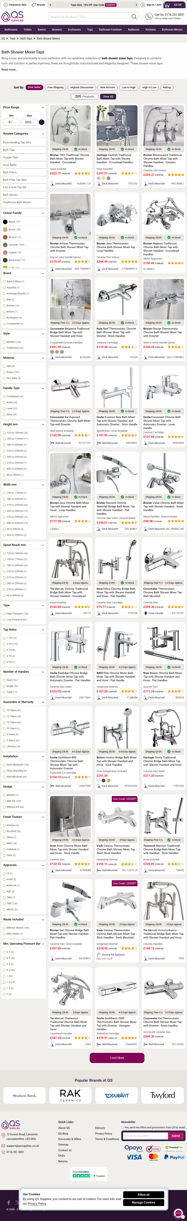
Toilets (28, 29)
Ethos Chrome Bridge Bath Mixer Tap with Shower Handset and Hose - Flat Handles (116, 592)
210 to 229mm (16, 571)
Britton (12, 311)
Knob (12, 402)
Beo (10, 299)
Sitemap (63, 1144)
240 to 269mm (16, 456)
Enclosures (74, 29)
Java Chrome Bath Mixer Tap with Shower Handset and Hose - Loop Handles (69, 506)
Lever (12, 408)
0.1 (10, 951)
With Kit (14, 800)
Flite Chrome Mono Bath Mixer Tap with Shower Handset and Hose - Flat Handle (116, 676)
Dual (12, 680)
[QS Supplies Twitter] (17, 1202)
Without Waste (18, 927)
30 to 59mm (15, 474)
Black (14, 221)
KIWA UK (13, 885)
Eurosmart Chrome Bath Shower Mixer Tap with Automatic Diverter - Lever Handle (162, 423)
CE (10, 873)
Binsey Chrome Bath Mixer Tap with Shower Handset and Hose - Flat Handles (162, 676)
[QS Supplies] (12, 16)
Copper (15, 252)
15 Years (14, 722)
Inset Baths (10, 165)
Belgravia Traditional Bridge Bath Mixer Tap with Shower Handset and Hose (70, 332)
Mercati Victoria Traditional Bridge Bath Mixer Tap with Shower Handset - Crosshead (69, 592)
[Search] (134, 16)
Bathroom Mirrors (172, 29)
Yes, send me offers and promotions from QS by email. (155, 1127)
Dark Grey (17, 260)
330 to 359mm (16, 535)
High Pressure (17, 613)
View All (108, 96)
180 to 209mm (16, 444)
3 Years (12, 734)
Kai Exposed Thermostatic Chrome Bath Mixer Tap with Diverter (70, 421)
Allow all (143, 1194)
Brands (41, 4)
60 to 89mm (15, 595)
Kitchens (151, 29)
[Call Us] (149, 16)
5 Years (13, 740)
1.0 (11, 982)
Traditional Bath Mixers (17, 202)
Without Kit (15, 806)
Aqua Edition (15, 281)
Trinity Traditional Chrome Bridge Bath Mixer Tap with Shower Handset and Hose (162, 761)
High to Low (149, 87)
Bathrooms (11, 29)
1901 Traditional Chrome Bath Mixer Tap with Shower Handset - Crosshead (69, 158)
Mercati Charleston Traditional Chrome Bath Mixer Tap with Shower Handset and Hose (68, 1024)
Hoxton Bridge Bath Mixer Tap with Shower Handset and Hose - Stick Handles (117, 761)
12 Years (14, 716)
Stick (12, 414)
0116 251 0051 (15, 1152)
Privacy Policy (103, 1133)
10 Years (14, 710)
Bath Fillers (10, 172)
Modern (14, 341)
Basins (42, 29)
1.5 (10, 988)
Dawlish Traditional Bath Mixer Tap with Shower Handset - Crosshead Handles (115, 158)
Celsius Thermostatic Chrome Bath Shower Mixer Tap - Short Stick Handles (116, 849)
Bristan (13, 305)
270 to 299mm (16, 462)
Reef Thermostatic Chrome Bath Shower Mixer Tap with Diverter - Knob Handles (116, 332)
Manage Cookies (143, 1202)
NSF (11, 891)
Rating (167, 87)
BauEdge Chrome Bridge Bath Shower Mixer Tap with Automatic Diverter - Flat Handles (70, 676)
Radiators (133, 29)
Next (136, 5)
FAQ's (61, 1155)
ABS (11, 366)
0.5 (11, 970)
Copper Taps (10, 157)
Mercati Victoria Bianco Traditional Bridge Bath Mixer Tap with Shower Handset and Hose (163, 934)
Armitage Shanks (18, 293)
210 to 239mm (16, 450)
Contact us (65, 1150)
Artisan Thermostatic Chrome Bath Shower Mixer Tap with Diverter (69, 247)
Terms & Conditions (107, 1139)
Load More (117, 1058)
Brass (15, 229)
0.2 (11, 958)
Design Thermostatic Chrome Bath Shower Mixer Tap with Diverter (162, 332)
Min (11, 115)
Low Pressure (17, 619)
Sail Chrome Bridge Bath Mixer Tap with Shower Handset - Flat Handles (70, 934)
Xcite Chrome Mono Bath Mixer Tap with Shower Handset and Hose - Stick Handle (69, 849)
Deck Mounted (18, 764)
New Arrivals (107, 87)
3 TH (11, 649)
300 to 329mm (16, 468)
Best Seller (34, 87)
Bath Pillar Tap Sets (15, 179)
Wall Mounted (17, 776)
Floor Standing (16, 770)
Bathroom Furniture (110, 29)
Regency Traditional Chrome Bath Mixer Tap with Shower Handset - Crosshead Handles (161, 249)
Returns (63, 1161)
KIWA (11, 879)
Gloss (11, 837)
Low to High (129, 87)
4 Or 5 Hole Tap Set (14, 187)
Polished (13, 849)
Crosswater (15, 323)
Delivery (100, 1128)
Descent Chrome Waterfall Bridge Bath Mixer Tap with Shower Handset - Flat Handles (116, 508)
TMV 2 (12, 903)
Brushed (14, 831)
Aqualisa (13, 287)
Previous (50, 5)
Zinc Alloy (14, 378)
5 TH (11, 661)
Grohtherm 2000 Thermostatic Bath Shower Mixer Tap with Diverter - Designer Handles (117, 1024)
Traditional (15, 347)
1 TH (11, 637)
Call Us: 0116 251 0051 (169, 14)
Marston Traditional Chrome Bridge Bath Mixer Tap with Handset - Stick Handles (161, 849)
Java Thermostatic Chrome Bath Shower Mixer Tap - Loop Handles (116, 247)
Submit (176, 1135)
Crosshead (15, 396)
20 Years (13, 728)
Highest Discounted (81, 87)
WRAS (12, 909)
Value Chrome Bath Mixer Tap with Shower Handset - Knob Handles (163, 506)
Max (29, 115)
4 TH (11, 655)
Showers (57, 29)
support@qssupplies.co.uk (23, 1145)
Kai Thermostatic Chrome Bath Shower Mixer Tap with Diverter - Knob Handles (162, 1022)
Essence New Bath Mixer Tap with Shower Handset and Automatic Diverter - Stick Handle (117, 421)
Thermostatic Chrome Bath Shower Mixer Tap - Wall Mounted (163, 592)
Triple (12, 692)
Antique (13, 825)
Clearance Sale (17, 4)
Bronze (15, 237)
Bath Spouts (10, 194)
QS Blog (63, 1133)
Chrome (16, 244)
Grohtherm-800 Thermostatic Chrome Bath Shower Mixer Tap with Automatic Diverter (66, 763)
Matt (12, 843)
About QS (64, 1128)
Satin (11, 855)
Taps (90, 29)
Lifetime (13, 746)
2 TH (12, 643)
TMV (11, 897)
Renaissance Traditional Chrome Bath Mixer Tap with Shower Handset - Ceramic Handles (162, 160)
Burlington (14, 317)
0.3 (10, 964)
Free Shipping (55, 87)
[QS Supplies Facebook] (8, 1202)
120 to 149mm (17, 432)
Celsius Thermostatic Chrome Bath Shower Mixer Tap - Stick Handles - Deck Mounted (116, 934)
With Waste (15, 933)
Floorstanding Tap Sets (17, 142)
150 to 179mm (17, 438)
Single (12, 686)
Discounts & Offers (69, 1139)
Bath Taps (9, 150)
